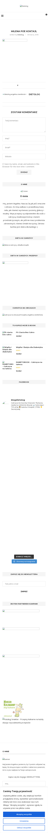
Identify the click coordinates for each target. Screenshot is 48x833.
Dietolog (20, 35)
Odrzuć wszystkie (24, 827)
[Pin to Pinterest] (26, 85)
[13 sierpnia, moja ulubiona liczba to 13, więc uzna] (24, 427)
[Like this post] (19, 85)
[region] (24, 810)
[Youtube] (35, 15)
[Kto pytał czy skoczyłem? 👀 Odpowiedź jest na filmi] (24, 492)
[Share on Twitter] (24, 85)
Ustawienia (24, 821)
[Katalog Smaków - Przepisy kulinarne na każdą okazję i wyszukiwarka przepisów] (24, 719)
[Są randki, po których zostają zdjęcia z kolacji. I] (24, 525)
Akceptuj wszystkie (24, 814)
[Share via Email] (29, 85)
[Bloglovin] (37, 15)
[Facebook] (29, 15)
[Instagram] (32, 15)
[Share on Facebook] (22, 85)
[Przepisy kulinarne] (13, 701)
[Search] (41, 15)
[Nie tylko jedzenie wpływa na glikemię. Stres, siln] (24, 465)
